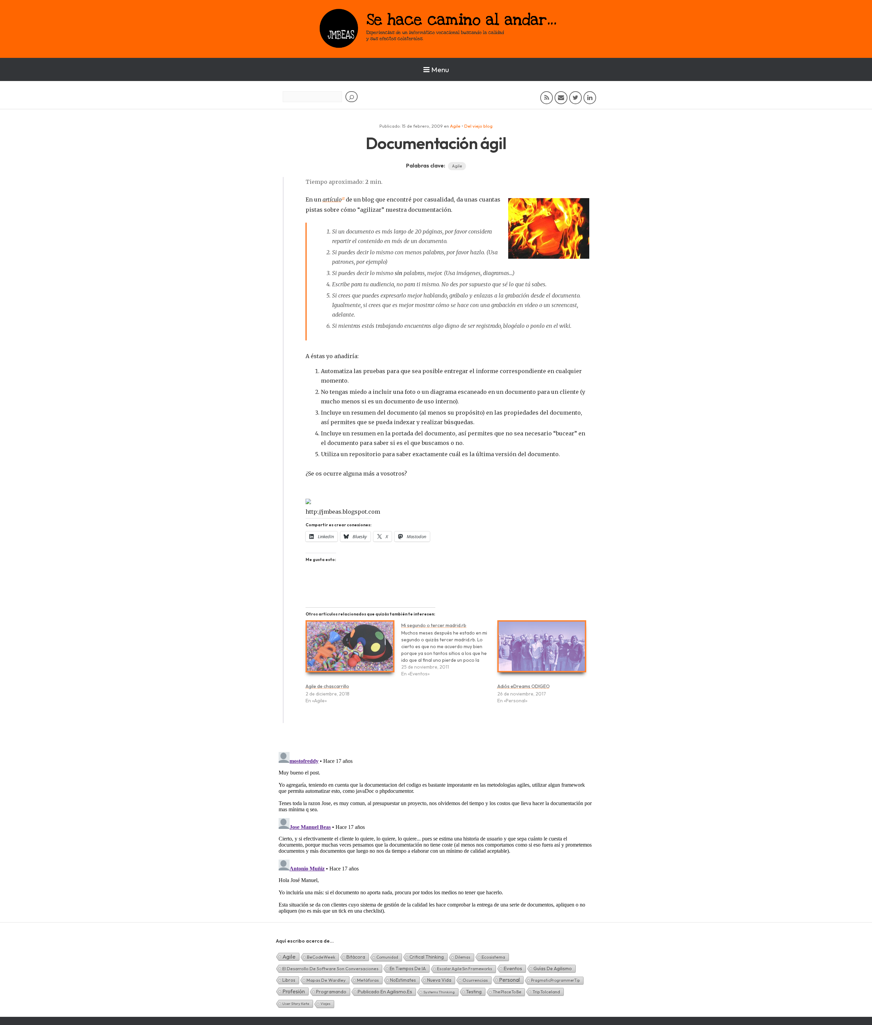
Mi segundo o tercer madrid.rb (433, 625)
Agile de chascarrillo (327, 686)
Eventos (512, 968)
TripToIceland (546, 991)
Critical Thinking (426, 957)
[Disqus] (436, 834)
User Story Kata (295, 1003)
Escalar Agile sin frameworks (464, 968)
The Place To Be (507, 991)
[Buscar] (351, 96)
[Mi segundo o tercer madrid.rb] (449, 652)
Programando (331, 992)
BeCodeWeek (321, 957)
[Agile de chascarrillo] (350, 649)
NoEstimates (403, 980)
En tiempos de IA (408, 968)
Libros (288, 980)
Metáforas (368, 980)
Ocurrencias (475, 980)
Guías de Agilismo (552, 968)
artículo (332, 199)
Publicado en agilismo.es (385, 992)
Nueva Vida (439, 980)
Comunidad (387, 957)
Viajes (325, 1004)
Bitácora (355, 957)
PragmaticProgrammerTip (555, 980)
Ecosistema (493, 957)
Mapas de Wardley (326, 980)
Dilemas (462, 957)
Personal (509, 979)
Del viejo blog (478, 126)
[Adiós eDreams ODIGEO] (541, 649)
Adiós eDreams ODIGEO (523, 686)
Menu (440, 69)
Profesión (293, 991)
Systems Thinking (439, 992)
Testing (474, 992)
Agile (455, 126)
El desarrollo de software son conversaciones (330, 968)
